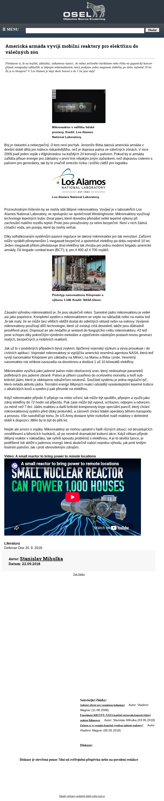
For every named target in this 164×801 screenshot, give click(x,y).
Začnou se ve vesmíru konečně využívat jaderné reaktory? (111, 725)
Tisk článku (79, 574)
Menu (10, 29)
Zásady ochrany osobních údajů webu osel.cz (82, 796)
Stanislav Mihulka (41, 558)
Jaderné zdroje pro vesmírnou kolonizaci (102, 705)
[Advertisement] (78, 610)
